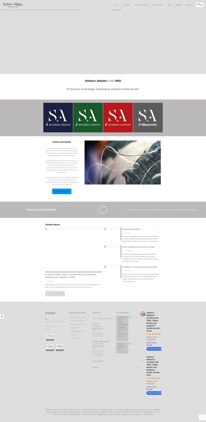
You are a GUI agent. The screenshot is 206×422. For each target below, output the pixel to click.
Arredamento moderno (77, 317)
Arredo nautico (75, 338)
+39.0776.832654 (97, 333)
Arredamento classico (77, 321)
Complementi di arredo (77, 331)
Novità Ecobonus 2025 (131, 229)
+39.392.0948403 (97, 353)
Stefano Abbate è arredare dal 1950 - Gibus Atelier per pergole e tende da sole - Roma (153, 321)
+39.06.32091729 (97, 351)
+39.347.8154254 (97, 336)
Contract (73, 335)
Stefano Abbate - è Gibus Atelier (55, 321)
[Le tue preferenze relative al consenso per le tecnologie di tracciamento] (2, 317)
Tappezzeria (74, 328)
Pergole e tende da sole (77, 324)
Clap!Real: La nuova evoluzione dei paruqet (139, 267)
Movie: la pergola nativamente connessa (138, 247)
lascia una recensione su (158, 348)
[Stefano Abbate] (13, 5)
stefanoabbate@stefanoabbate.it (103, 318)
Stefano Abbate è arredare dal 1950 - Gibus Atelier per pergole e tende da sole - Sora (153, 366)
